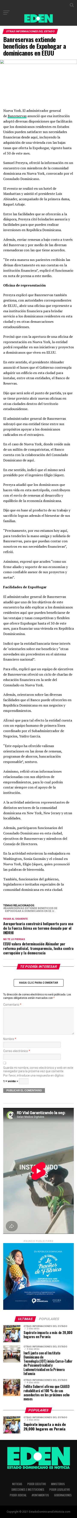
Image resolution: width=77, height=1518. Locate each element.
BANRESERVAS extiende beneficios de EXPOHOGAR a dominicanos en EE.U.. (31, 910)
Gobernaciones (63, 1495)
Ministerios (58, 1484)
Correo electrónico (16, 1051)
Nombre (9, 1039)
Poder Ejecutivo (36, 1484)
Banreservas (17, 116)
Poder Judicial (18, 1495)
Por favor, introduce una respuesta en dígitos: (33, 1075)
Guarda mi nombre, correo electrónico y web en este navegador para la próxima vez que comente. (38, 1069)
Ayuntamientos (40, 1495)
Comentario (12, 1004)
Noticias (17, 1484)
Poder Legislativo (59, 1490)
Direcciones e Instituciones (28, 1490)
